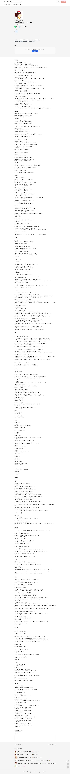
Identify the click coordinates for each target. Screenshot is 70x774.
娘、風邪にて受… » (52, 744)
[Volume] (26, 771)
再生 (17, 26)
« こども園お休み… (18, 744)
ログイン (57, 1)
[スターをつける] (15, 24)
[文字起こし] (22, 20)
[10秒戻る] (30, 771)
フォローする (21, 24)
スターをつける (17, 730)
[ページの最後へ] (68, 767)
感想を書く (35, 51)
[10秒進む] (39, 771)
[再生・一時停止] (35, 771)
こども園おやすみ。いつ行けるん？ (25, 22)
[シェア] (17, 24)
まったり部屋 (6, 4)
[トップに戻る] (68, 764)
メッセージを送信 (23, 26)
